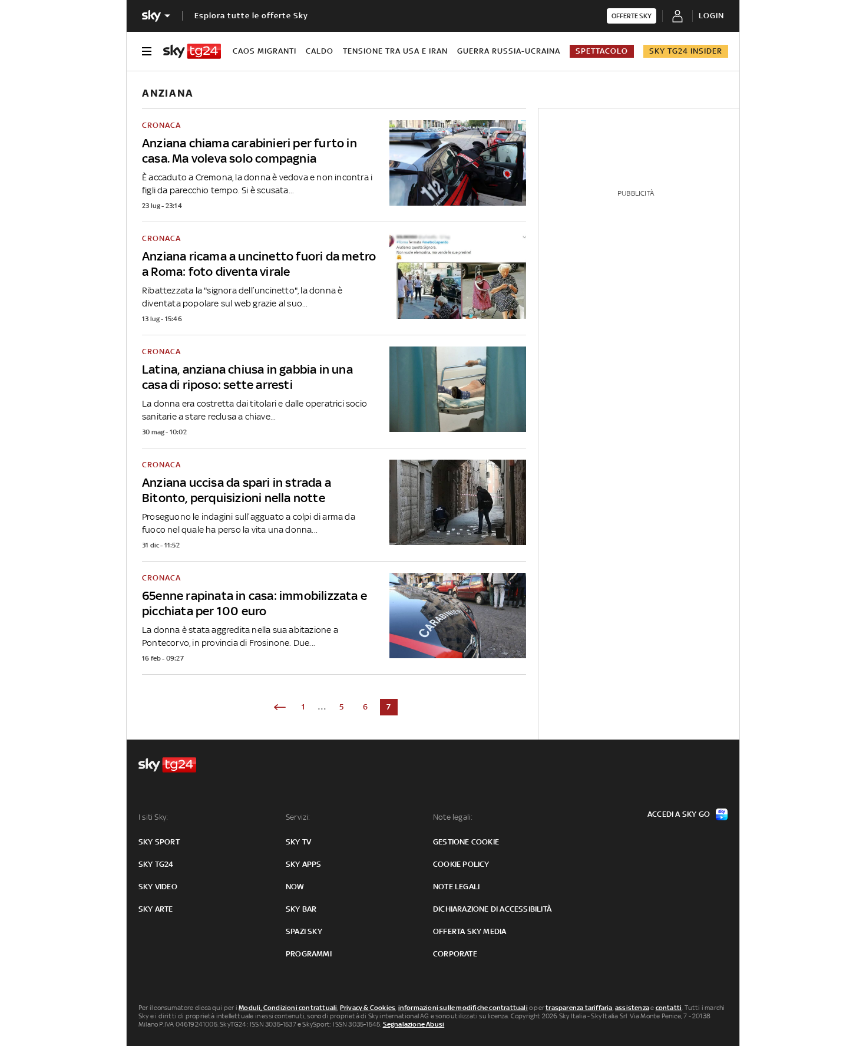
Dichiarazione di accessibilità (492, 909)
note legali (456, 886)
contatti (669, 1008)
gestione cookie (466, 841)
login (711, 15)
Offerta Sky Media (469, 931)
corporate (455, 953)
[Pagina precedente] (280, 707)
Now (295, 886)
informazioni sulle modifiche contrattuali (463, 1008)
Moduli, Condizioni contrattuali (288, 1008)
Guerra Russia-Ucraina (508, 51)
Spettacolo (602, 51)
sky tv (298, 841)
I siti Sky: (153, 817)
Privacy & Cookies (367, 1008)
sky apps (304, 864)
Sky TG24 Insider (685, 51)
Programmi (309, 953)
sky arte (155, 909)
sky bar (301, 909)
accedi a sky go (678, 814)
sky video (157, 886)
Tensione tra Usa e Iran (395, 51)
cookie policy (461, 864)
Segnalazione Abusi (414, 1024)
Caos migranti (264, 51)
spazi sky (304, 931)
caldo (319, 51)
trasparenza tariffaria (579, 1008)
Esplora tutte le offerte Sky (251, 15)
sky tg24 (156, 864)
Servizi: (298, 817)
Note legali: (452, 817)
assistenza (632, 1008)
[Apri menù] (146, 51)
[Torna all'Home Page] (192, 51)
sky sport (159, 841)
